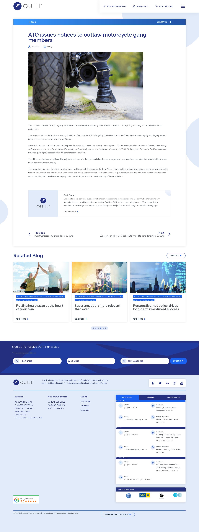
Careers (85, 406)
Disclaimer (48, 513)
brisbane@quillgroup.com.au (135, 449)
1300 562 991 (166, 6)
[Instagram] (174, 383)
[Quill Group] (27, 9)
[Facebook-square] (152, 383)
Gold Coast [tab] (127, 397)
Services (19, 397)
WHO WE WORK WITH (116, 6)
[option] (41, 294)
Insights (85, 410)
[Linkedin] (167, 383)
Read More (21, 319)
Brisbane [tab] (150, 397)
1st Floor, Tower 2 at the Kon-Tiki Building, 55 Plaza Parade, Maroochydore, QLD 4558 (168, 468)
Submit (177, 361)
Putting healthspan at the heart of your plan (39, 307)
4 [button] (100, 328)
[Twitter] (160, 383)
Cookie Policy (73, 513)
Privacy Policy (60, 513)
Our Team (85, 401)
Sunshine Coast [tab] (174, 397)
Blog (33, 22)
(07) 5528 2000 (131, 407)
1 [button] (93, 328)
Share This (162, 22)
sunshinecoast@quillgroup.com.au (137, 479)
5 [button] (103, 328)
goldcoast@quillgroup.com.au (135, 419)
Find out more (70, 211)
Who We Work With (58, 397)
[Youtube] (181, 383)
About (84, 397)
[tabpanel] (150, 414)
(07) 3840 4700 (131, 434)
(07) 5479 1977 (130, 465)
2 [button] (95, 328)
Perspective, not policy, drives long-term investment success (156, 307)
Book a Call (143, 6)
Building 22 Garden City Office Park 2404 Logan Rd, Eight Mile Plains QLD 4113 (168, 437)
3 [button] (98, 328)
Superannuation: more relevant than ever (97, 307)
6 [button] (105, 328)
